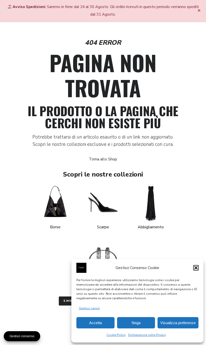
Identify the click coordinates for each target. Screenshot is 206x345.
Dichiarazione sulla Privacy (147, 335)
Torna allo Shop (103, 159)
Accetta (95, 323)
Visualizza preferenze (178, 323)
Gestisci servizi (89, 308)
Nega (136, 323)
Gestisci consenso (22, 336)
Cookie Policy (116, 335)
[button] (195, 267)
